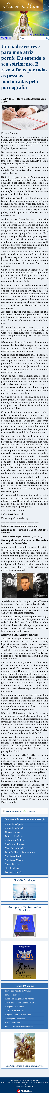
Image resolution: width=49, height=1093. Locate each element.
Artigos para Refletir (14, 840)
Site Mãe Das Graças (24, 880)
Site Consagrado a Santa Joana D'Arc (24, 1065)
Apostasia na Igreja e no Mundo (19, 998)
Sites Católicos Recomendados (19, 1026)
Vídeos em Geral (12, 1022)
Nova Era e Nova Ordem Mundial (20, 1002)
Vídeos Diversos (12, 864)
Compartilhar (31, 811)
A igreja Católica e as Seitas (18, 1014)
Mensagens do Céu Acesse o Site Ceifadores (24, 908)
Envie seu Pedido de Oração (18, 991)
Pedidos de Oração (13, 872)
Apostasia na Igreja (14, 824)
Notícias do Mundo (14, 860)
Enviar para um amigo (13, 811)
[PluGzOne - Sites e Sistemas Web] (24, 1091)
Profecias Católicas (13, 836)
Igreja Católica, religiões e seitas (20, 852)
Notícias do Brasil (13, 856)
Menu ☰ (6, 37)
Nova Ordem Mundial (15, 848)
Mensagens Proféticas (15, 1018)
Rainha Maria (21, 6)
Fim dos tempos (12, 832)
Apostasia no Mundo (14, 828)
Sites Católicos (12, 868)
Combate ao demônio (14, 844)
